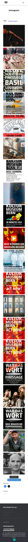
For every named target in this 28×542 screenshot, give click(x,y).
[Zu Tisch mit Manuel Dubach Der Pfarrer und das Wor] (14, 463)
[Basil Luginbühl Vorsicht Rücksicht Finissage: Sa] (14, 81)
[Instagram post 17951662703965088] (14, 373)
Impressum (6, 522)
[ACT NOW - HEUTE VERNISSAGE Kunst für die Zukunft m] (14, 306)
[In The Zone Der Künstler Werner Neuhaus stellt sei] (14, 261)
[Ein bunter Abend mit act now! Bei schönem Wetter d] (14, 283)
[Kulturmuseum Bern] (6, 3)
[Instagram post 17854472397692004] (14, 103)
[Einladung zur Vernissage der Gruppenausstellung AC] (14, 328)
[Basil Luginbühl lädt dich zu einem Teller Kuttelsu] (14, 126)
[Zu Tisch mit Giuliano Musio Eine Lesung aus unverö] (14, 441)
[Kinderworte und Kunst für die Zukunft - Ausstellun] (14, 238)
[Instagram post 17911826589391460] (14, 193)
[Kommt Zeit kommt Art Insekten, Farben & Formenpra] (14, 36)
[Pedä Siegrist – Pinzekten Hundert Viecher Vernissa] (14, 58)
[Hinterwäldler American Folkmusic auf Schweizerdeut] (14, 396)
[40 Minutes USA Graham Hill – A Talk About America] (14, 216)
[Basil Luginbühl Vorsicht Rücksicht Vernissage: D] (14, 148)
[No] (26, 536)
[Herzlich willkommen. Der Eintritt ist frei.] (14, 171)
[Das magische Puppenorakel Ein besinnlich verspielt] (14, 418)
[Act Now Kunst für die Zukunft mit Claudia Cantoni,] (14, 351)
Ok (14, 539)
